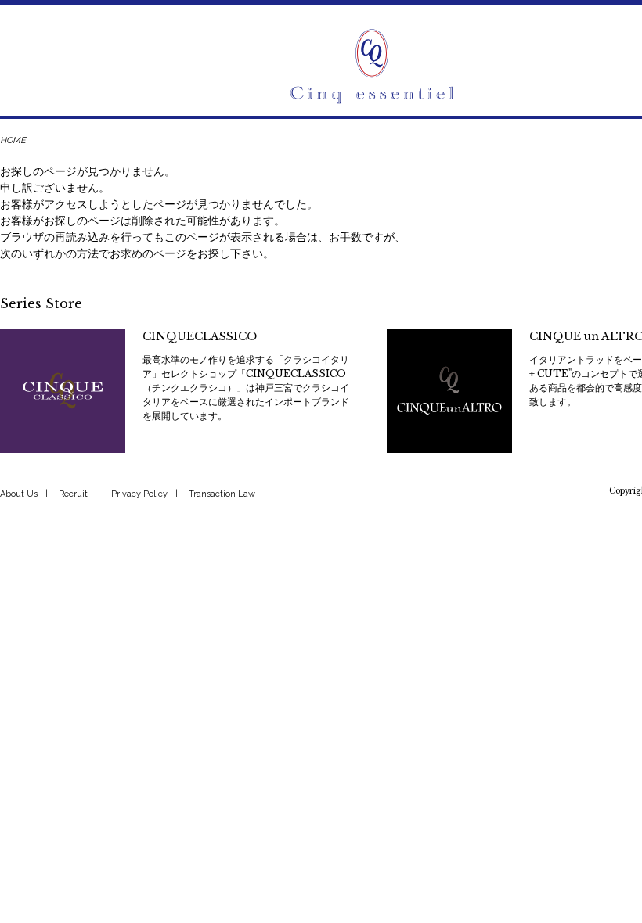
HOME (13, 140)
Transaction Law (222, 494)
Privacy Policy (139, 494)
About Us (19, 494)
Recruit (73, 494)
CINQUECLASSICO (199, 336)
